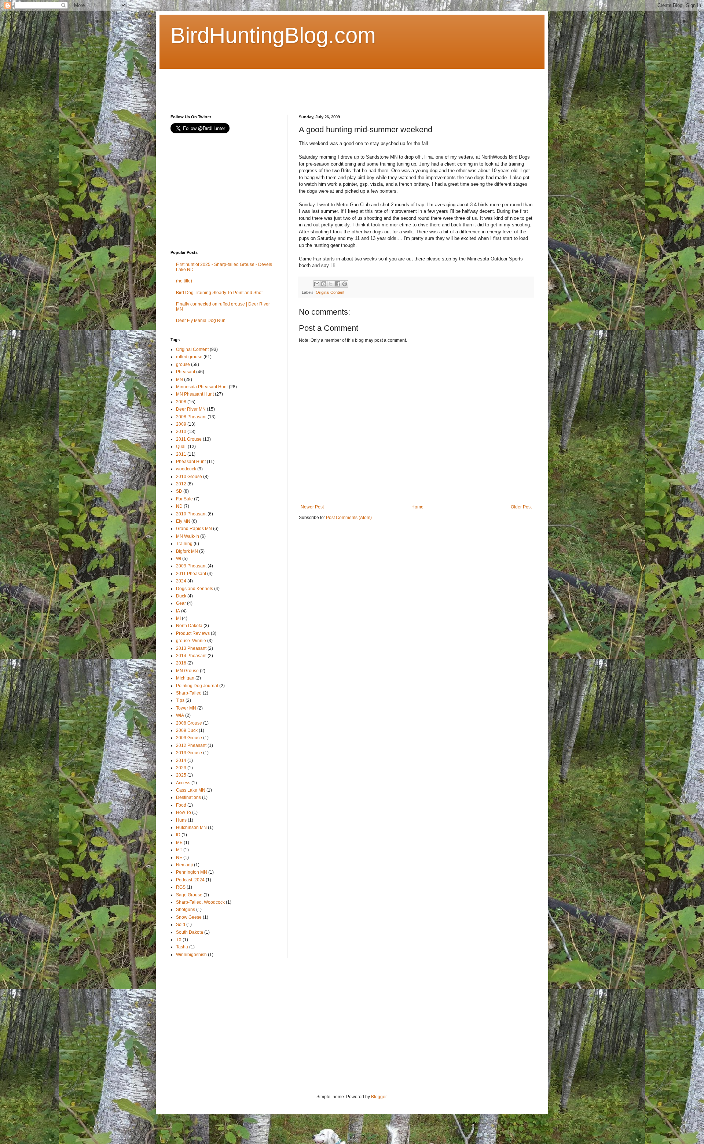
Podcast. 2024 (190, 879)
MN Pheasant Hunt (195, 394)
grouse (183, 364)
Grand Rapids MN (194, 528)
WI (178, 558)
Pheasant (185, 371)
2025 (181, 775)
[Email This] (316, 284)
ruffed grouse (189, 356)
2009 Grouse (189, 737)
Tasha (182, 946)
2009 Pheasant (191, 566)
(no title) (184, 281)
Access (183, 782)
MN (179, 379)
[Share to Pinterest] (344, 284)
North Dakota (189, 625)
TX (179, 939)
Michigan (185, 678)
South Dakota (189, 932)
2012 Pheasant (191, 745)
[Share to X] (330, 284)
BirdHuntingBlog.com (273, 35)
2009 (181, 424)
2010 (181, 431)
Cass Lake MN (190, 790)
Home (417, 507)
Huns (181, 820)
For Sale (184, 498)
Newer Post (312, 507)
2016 (181, 663)
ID (178, 834)
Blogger (378, 1096)
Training (184, 543)
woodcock (186, 468)
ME (179, 842)
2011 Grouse (189, 439)
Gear (181, 603)
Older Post (521, 507)
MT (179, 849)
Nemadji (184, 864)
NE (179, 857)
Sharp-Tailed (189, 693)
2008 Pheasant (191, 416)
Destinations (188, 797)
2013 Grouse (189, 752)
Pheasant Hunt (191, 461)
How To (183, 812)
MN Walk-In (187, 536)
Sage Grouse (189, 894)
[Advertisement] (303, 85)
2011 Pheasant (191, 573)
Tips (180, 700)
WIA (180, 715)
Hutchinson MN (191, 827)
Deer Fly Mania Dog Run (200, 320)
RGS (181, 887)
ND (179, 506)
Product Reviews (193, 633)
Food (181, 805)
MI (178, 618)
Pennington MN (191, 872)
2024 (181, 581)
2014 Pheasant (191, 655)
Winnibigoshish (191, 954)
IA (178, 611)
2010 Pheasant (191, 514)
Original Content (330, 292)
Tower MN (186, 708)
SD (179, 491)
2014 (181, 760)
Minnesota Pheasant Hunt (202, 386)
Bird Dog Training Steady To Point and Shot (219, 292)
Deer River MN (191, 409)
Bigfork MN (187, 551)
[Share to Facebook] (337, 284)
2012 (181, 483)
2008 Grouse (189, 723)
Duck (181, 596)
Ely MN (183, 521)
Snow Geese (189, 917)
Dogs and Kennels (194, 588)
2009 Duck (187, 730)
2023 (181, 767)
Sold (180, 924)
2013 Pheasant (191, 648)
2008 (181, 401)
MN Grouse (187, 670)
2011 (181, 454)
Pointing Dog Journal (197, 685)
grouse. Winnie (191, 640)
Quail (181, 446)
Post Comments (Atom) (349, 517)
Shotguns (185, 909)
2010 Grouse (189, 476)
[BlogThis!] (323, 284)
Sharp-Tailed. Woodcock (200, 902)
